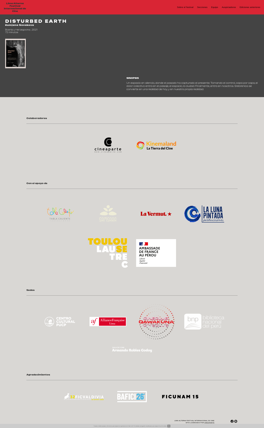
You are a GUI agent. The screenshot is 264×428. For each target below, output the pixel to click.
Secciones (202, 7)
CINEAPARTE (209, 422)
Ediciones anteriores (250, 7)
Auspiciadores (229, 7)
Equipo (214, 7)
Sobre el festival (185, 7)
